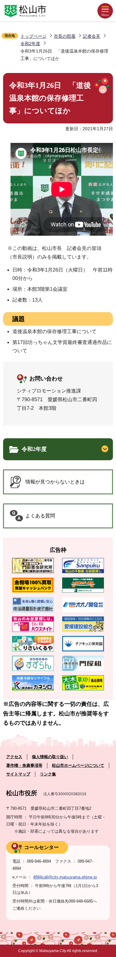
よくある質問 (40, 515)
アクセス (14, 756)
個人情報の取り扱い (50, 756)
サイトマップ (18, 774)
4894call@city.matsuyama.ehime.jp (65, 877)
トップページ (33, 36)
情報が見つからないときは (55, 481)
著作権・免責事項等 (24, 765)
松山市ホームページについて (78, 765)
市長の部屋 (64, 36)
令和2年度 (30, 43)
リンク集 (48, 774)
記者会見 (91, 36)
